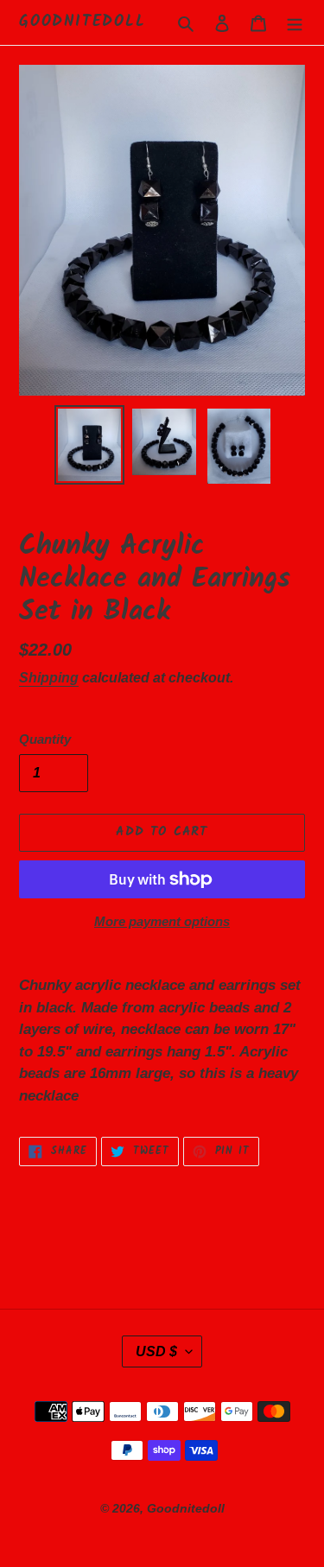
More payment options (162, 921)
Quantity (45, 739)
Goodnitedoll (82, 22)
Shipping (49, 677)
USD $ (156, 1351)
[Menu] (294, 22)
